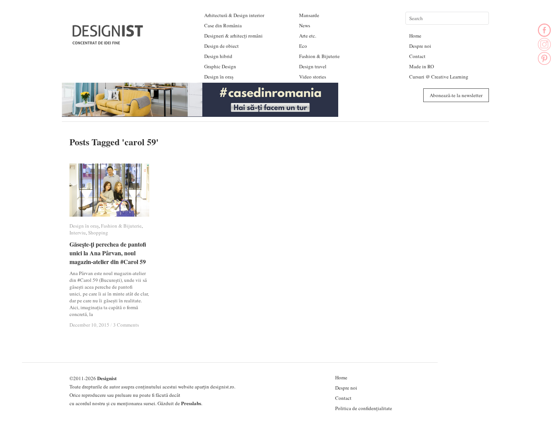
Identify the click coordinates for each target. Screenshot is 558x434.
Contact (417, 56)
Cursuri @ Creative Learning (438, 76)
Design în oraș (218, 76)
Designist (107, 378)
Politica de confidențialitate (363, 408)
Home (415, 35)
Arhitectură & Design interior (234, 15)
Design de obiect (221, 45)
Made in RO (421, 66)
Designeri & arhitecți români (233, 35)
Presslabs (191, 403)
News (304, 25)
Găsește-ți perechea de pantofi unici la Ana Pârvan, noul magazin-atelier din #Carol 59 (107, 253)
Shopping (98, 232)
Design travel (312, 66)
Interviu (77, 232)
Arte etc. (307, 35)
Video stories (312, 76)
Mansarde (309, 15)
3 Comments (126, 324)
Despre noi (420, 45)
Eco (303, 45)
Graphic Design (220, 66)
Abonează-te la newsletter (456, 95)
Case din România (223, 25)
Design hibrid (218, 56)
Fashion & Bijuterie (319, 56)
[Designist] (108, 41)
